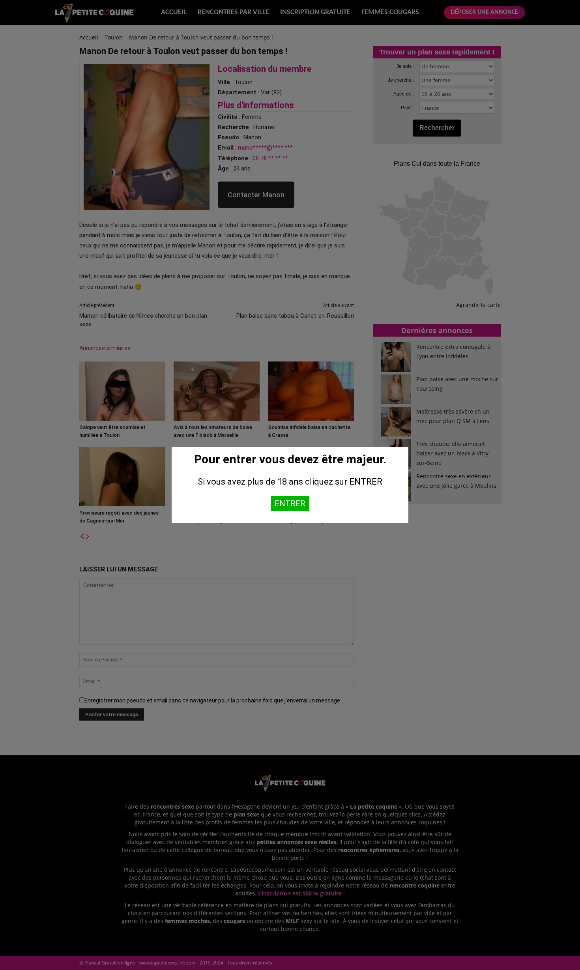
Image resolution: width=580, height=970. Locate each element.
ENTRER (290, 503)
